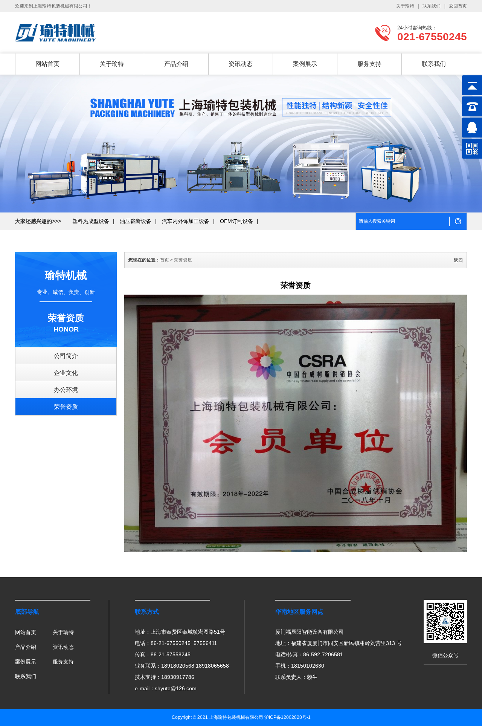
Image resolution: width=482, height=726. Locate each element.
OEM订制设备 (236, 221)
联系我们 (432, 6)
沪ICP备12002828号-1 (287, 717)
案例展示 (305, 64)
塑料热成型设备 (90, 221)
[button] (440, 145)
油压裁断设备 (135, 221)
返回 (458, 260)
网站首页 (47, 64)
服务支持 (369, 64)
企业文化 (66, 373)
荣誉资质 (66, 407)
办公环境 (66, 390)
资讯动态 (241, 64)
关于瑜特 (405, 6)
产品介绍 (176, 64)
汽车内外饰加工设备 (185, 221)
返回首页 (458, 6)
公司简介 (66, 356)
